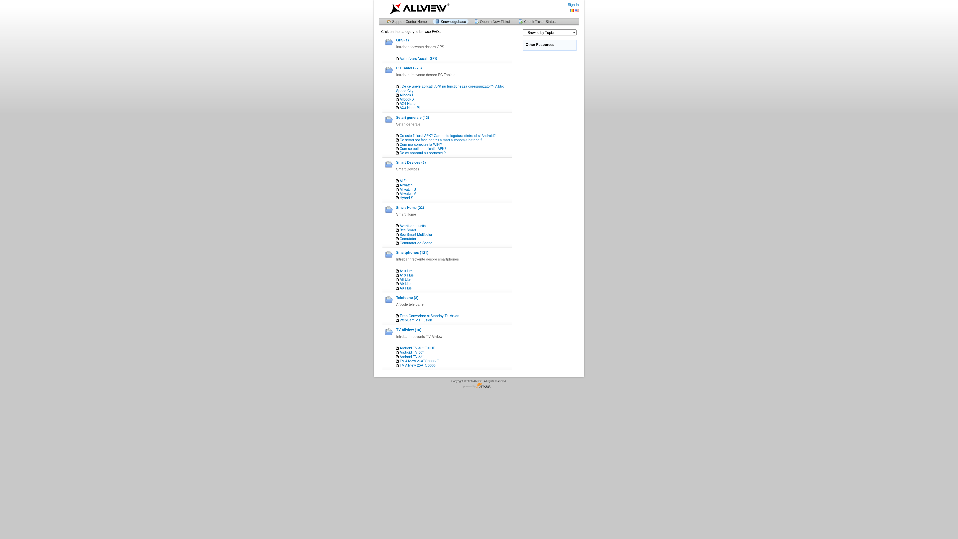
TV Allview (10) (408, 329)
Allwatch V (408, 193)
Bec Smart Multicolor (416, 234)
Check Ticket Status (540, 21)
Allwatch (406, 184)
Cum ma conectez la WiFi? (421, 144)
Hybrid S (406, 197)
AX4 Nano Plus (411, 107)
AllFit (403, 180)
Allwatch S (408, 189)
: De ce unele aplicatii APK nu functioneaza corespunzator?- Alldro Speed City (450, 88)
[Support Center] (418, 9)
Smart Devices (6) (411, 162)
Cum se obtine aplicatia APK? (423, 148)
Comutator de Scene (416, 242)
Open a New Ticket (495, 21)
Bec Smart (408, 229)
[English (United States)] (577, 10)
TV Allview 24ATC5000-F (419, 360)
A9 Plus (406, 287)
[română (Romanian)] (572, 10)
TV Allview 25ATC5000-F (419, 365)
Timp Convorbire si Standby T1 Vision (429, 315)
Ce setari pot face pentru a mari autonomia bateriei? (441, 139)
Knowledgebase (453, 21)
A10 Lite (406, 270)
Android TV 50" (412, 352)
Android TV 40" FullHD (417, 347)
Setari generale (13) (412, 117)
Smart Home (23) (410, 207)
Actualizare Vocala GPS (418, 58)
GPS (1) (402, 39)
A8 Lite (405, 279)
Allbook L (407, 94)
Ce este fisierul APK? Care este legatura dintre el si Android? (448, 135)
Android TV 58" (412, 356)
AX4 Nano (408, 103)
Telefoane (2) (407, 297)
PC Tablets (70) (409, 67)
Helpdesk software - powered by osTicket (479, 386)
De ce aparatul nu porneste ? (423, 152)
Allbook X (407, 99)
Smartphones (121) (412, 252)
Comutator (408, 238)
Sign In (573, 4)
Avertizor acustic (413, 225)
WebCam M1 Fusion (416, 319)
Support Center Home (409, 21)
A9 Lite (405, 283)
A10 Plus (407, 274)
